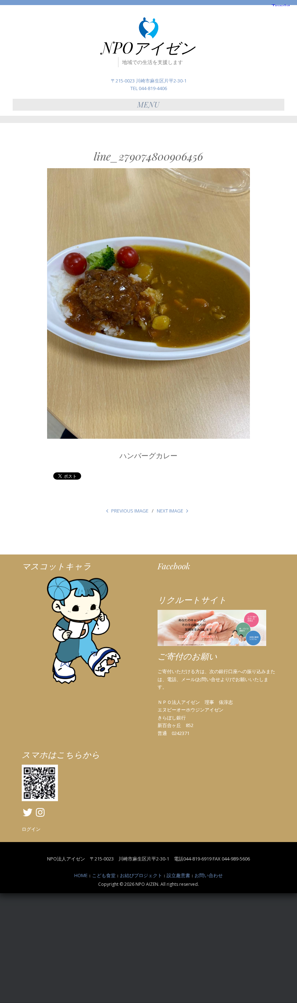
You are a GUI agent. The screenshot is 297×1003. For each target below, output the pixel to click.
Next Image (170, 510)
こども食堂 (104, 875)
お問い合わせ (208, 875)
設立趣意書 (178, 875)
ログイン (31, 829)
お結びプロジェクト (141, 875)
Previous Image (129, 510)
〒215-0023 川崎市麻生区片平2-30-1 (149, 80)
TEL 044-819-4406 (148, 88)
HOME (81, 875)
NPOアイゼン (148, 47)
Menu (148, 104)
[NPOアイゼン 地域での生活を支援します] (148, 27)
